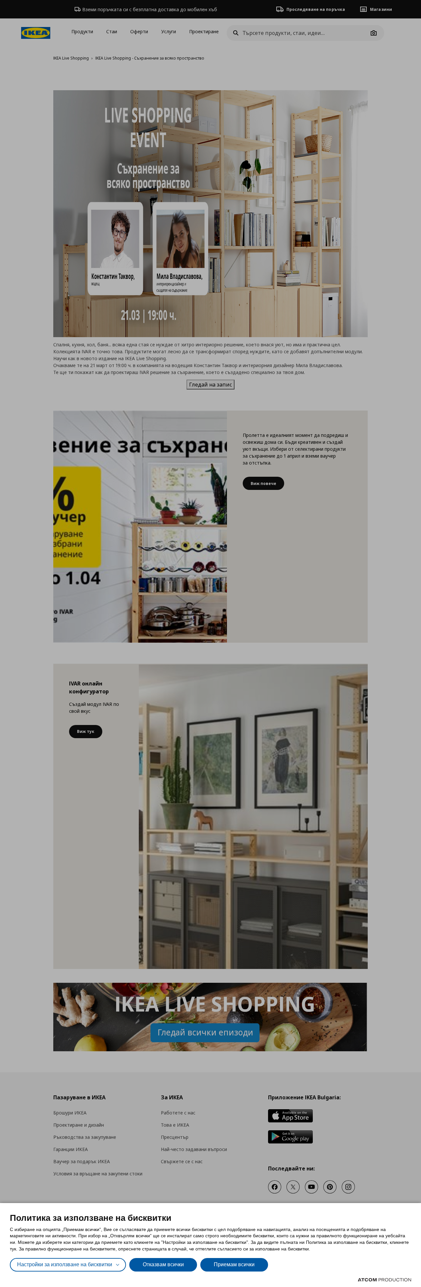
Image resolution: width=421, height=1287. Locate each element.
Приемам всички (234, 1264)
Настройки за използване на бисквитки (64, 1264)
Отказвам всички (163, 1264)
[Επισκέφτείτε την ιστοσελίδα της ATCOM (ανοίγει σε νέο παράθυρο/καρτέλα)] (384, 1279)
